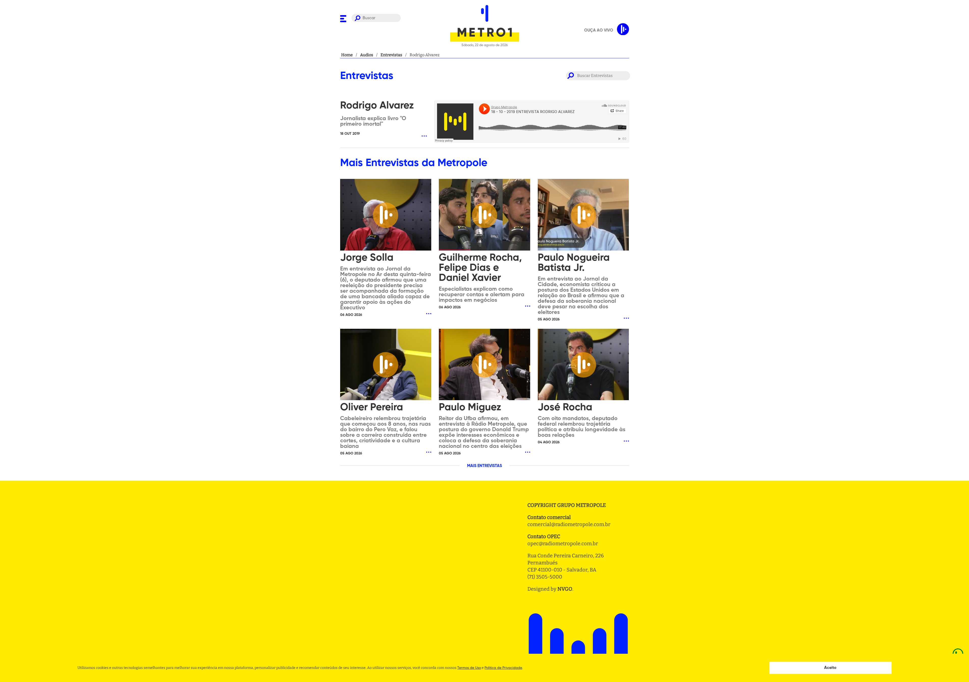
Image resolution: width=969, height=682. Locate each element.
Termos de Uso (469, 668)
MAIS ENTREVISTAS (484, 466)
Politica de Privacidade (503, 668)
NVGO (564, 589)
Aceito (830, 668)
